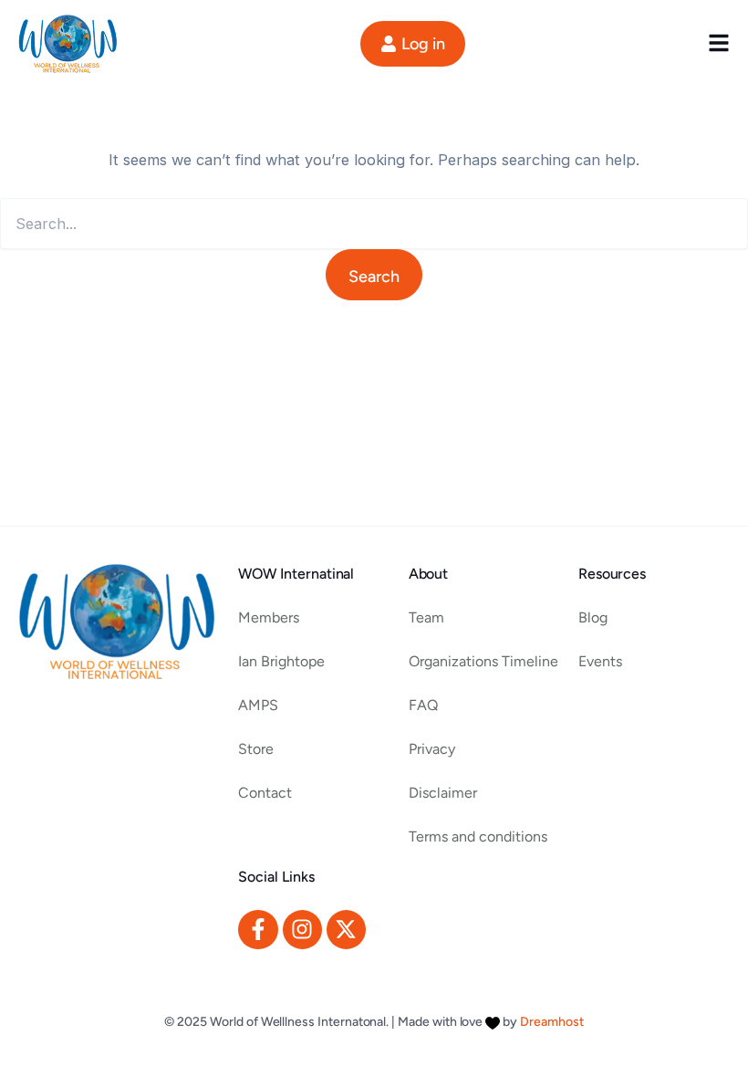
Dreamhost (552, 1022)
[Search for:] (374, 224)
